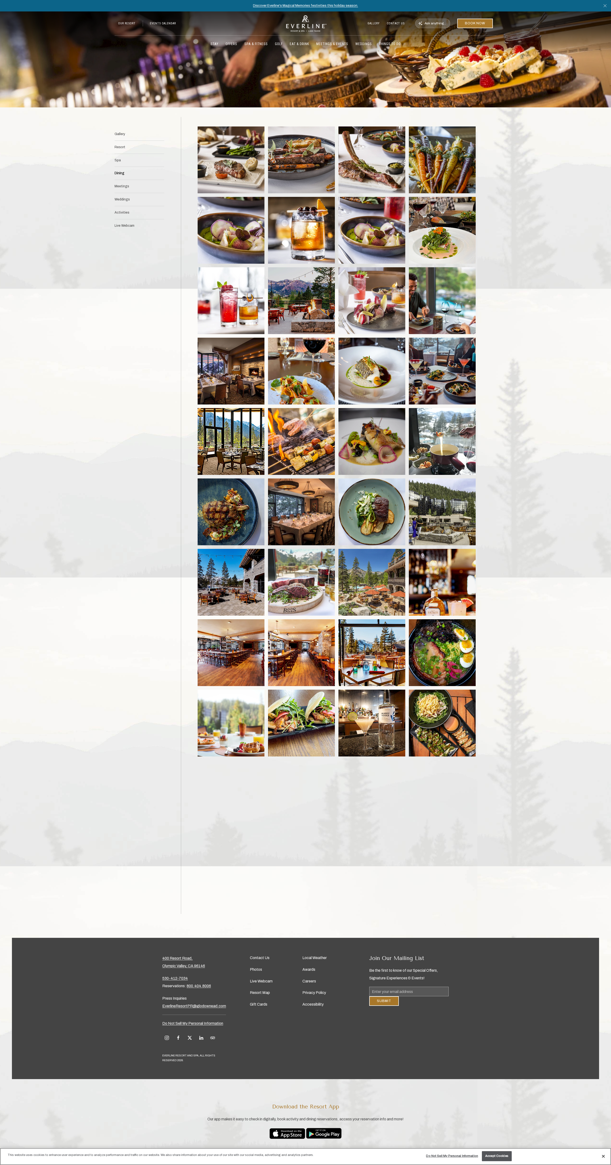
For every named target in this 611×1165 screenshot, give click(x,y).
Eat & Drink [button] (299, 44)
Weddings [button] (363, 44)
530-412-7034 (175, 978)
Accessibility (313, 1004)
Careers (309, 981)
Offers (231, 44)
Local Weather (314, 958)
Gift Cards (258, 1004)
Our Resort (127, 23)
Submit (384, 1004)
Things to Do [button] (390, 44)
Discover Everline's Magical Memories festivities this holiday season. (305, 5)
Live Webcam (124, 225)
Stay (214, 44)
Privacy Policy (314, 993)
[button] (605, 5)
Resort (120, 147)
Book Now (475, 23)
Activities (122, 212)
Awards (308, 969)
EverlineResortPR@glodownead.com (194, 1006)
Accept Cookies (496, 1156)
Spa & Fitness (256, 44)
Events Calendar (163, 23)
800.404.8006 (199, 986)
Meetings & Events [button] (332, 44)
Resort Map (260, 993)
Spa (118, 160)
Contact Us (396, 23)
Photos (256, 969)
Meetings (122, 186)
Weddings (122, 199)
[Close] (603, 1156)
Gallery (374, 23)
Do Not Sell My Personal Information (452, 1156)
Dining (119, 173)
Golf (279, 44)
